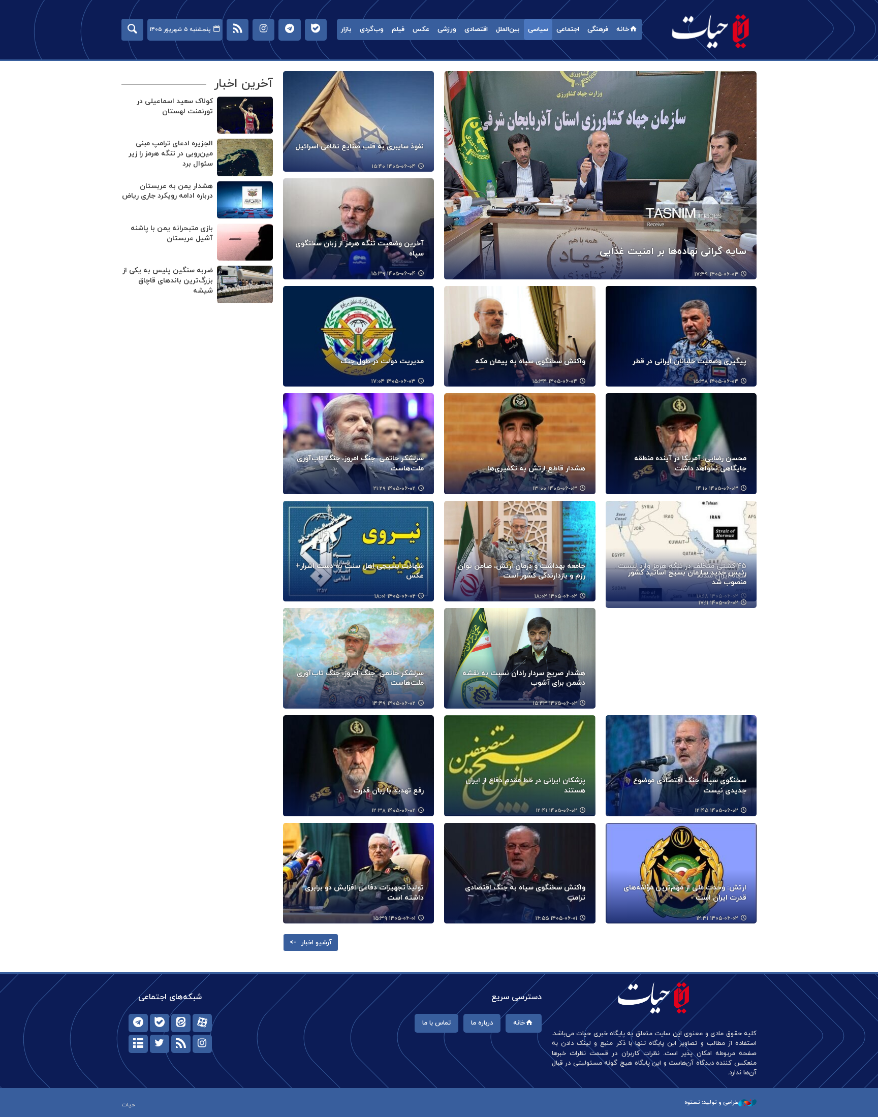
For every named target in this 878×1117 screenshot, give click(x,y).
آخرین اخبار (243, 83)
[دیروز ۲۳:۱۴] (245, 199)
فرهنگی (597, 29)
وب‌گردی (372, 29)
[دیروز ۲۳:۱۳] (245, 242)
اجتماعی (567, 29)
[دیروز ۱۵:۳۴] (519, 336)
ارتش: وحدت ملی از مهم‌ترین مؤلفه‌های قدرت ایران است (684, 893)
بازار (346, 29)
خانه (622, 29)
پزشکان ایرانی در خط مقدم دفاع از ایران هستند (525, 785)
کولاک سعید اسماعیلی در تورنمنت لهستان (175, 106)
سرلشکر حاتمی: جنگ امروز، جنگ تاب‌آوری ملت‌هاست (360, 463)
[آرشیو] (138, 1044)
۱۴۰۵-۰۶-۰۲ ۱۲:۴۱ (556, 811)
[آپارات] (202, 1023)
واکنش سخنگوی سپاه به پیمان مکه (530, 361)
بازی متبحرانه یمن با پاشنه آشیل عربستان (172, 233)
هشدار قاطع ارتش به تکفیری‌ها (536, 468)
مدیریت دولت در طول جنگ (382, 361)
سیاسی (538, 29)
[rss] (181, 1044)
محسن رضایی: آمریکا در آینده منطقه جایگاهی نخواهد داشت (690, 463)
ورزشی (446, 29)
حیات (711, 30)
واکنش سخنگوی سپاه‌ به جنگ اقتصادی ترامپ (525, 893)
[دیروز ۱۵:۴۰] (358, 121)
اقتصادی (476, 29)
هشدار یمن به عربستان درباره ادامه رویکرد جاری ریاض (167, 191)
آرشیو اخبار (316, 942)
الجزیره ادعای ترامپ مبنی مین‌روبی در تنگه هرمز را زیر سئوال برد (171, 153)
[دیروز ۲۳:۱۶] (245, 157)
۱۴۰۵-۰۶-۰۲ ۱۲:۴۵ (716, 811)
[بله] (159, 1023)
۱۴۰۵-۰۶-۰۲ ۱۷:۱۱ (718, 603)
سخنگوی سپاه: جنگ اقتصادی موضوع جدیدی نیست (689, 785)
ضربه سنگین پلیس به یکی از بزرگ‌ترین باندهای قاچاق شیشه (167, 280)
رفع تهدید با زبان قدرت (388, 790)
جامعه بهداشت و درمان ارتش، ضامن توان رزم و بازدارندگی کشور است (521, 571)
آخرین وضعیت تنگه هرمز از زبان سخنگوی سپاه (359, 249)
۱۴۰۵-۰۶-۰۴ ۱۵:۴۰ (394, 167)
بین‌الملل (508, 29)
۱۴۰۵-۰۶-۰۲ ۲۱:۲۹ (394, 489)
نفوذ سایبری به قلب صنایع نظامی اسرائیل (359, 146)
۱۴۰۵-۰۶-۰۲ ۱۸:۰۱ (395, 596)
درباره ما (482, 1023)
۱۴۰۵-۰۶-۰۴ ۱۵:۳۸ (716, 381)
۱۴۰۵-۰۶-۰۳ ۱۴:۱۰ (717, 489)
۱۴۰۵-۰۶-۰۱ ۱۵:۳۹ (394, 918)
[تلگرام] (138, 1023)
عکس (421, 29)
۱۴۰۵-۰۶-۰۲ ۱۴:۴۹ (394, 703)
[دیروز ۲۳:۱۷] (245, 115)
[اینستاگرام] (202, 1044)
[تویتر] (159, 1044)
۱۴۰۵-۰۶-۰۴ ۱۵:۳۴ (554, 381)
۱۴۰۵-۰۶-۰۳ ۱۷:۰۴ (393, 381)
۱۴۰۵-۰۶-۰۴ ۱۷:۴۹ (716, 274)
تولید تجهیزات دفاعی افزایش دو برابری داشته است (364, 893)
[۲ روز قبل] (358, 336)
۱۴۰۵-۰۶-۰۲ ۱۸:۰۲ (556, 596)
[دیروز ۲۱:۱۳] (245, 284)
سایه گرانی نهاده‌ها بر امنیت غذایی (673, 252)
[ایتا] (181, 1023)
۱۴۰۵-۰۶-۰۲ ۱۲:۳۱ (717, 918)
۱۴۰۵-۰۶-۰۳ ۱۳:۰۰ (555, 489)
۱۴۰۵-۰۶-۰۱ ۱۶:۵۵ (556, 918)
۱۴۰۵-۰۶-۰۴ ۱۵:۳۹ (393, 274)
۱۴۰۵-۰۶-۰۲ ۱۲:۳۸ (394, 811)
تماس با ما (436, 1023)
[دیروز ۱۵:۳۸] (681, 336)
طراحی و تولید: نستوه (711, 1102)
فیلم (398, 29)
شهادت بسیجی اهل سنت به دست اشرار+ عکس (360, 571)
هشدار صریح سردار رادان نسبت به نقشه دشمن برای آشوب (523, 678)
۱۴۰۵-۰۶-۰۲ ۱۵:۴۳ (555, 703)
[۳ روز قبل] (358, 765)
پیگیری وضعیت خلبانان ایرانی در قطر (689, 361)
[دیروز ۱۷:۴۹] (600, 175)
